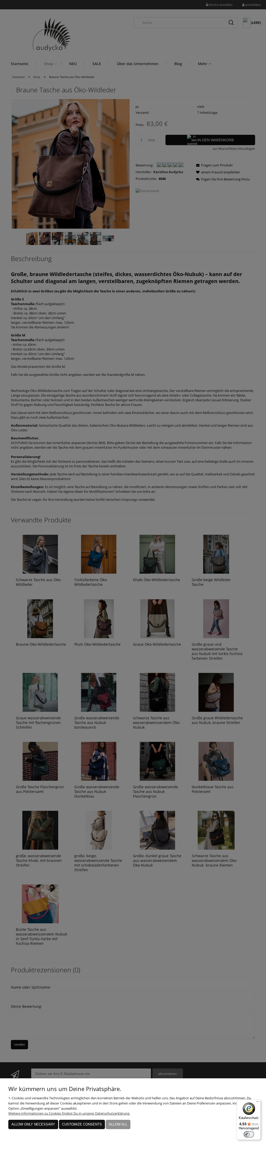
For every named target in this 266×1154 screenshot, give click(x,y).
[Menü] (258, 1103)
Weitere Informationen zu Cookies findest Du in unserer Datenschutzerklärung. (69, 1113)
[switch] (249, 1134)
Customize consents (82, 1124)
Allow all (118, 1124)
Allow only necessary (33, 1124)
